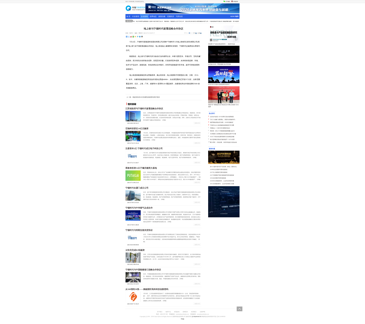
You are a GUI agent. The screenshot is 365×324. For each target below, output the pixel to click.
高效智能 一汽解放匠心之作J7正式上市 (163, 21)
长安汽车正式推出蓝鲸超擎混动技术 (218, 84)
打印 (194, 33)
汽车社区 (179, 16)
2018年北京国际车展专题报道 (218, 169)
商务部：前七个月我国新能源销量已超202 (222, 131)
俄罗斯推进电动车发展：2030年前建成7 (221, 122)
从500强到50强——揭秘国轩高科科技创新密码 (146, 289)
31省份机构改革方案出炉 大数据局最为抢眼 (209, 21)
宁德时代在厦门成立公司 (136, 188)
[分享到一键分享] (129, 36)
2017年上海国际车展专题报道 (218, 172)
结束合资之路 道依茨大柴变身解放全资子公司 (185, 21)
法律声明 (202, 312)
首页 (126, 1)
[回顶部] (239, 309)
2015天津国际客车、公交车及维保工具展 (222, 183)
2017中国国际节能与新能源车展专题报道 (222, 175)
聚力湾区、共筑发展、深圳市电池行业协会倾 (223, 142)
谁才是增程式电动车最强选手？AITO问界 (222, 139)
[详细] (164, 120)
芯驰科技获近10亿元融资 (136, 128)
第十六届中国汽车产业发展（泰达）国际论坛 (223, 166)
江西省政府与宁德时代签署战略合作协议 (144, 108)
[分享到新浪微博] (131, 36)
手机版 (182, 319)
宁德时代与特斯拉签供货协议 (139, 230)
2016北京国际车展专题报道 (218, 178)
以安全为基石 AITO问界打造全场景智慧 (222, 116)
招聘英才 (185, 312)
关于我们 (159, 312)
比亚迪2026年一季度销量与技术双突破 (219, 64)
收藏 (199, 33)
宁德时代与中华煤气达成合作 (139, 208)
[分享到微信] (133, 36)
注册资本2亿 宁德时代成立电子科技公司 (144, 148)
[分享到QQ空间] (135, 36)
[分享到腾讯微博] (137, 36)
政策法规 (161, 16)
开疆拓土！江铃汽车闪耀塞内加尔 (220, 128)
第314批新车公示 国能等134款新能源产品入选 (233, 21)
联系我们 (194, 312)
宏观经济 (170, 16)
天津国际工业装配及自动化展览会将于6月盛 (223, 134)
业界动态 (153, 16)
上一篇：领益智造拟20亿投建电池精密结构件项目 (143, 97)
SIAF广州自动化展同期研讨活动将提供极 (222, 136)
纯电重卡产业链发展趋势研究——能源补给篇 (221, 44)
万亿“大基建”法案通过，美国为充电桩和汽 (222, 119)
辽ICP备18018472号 (196, 316)
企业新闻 (144, 16)
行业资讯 (135, 16)
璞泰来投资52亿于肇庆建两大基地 (141, 168)
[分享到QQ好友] (142, 36)
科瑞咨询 (176, 312)
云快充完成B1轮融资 (135, 250)
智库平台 (168, 312)
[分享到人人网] (140, 36)
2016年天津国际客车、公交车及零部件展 (222, 181)
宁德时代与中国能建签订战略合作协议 (143, 269)
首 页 (128, 16)
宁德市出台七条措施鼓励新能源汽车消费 (222, 125)
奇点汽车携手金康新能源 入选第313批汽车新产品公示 (138, 21)
